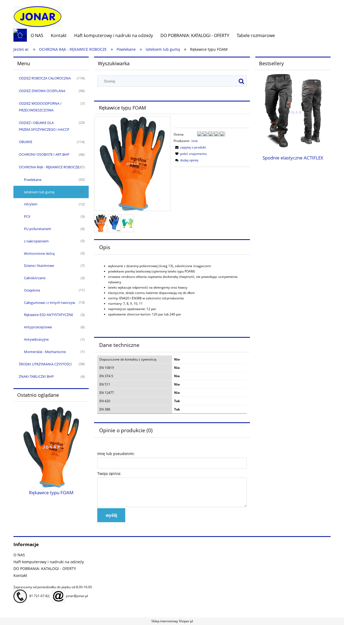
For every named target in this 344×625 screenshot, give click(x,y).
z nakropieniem (36, 241)
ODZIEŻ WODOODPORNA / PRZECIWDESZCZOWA (40, 106)
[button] (190, 147)
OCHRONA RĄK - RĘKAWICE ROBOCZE (49, 167)
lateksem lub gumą (39, 192)
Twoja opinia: (109, 473)
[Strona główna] (37, 14)
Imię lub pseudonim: (116, 453)
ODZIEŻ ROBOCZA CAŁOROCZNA (45, 78)
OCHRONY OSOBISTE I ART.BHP (44, 154)
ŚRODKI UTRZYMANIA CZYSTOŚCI (45, 364)
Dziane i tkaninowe (39, 265)
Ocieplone (32, 290)
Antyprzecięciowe (38, 327)
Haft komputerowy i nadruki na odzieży (48, 561)
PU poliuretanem (37, 228)
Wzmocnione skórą (39, 253)
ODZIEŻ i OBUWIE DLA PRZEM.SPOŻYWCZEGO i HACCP (44, 126)
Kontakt (20, 575)
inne (194, 141)
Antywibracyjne (36, 339)
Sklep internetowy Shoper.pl (172, 621)
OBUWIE (25, 141)
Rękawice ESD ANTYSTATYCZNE (48, 314)
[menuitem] (37, 35)
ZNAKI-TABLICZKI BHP (36, 376)
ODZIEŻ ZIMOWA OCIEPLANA (42, 90)
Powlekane (32, 179)
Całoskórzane (34, 277)
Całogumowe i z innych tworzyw (49, 302)
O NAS (19, 554)
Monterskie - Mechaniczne (45, 351)
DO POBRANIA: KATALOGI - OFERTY (44, 568)
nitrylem (30, 204)
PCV (27, 216)
